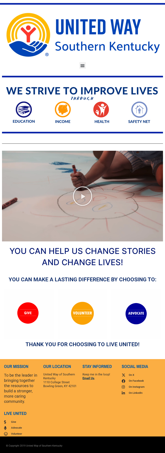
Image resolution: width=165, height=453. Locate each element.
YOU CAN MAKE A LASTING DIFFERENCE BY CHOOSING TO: (82, 279)
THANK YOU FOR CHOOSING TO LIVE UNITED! (82, 344)
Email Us (88, 378)
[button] (82, 65)
